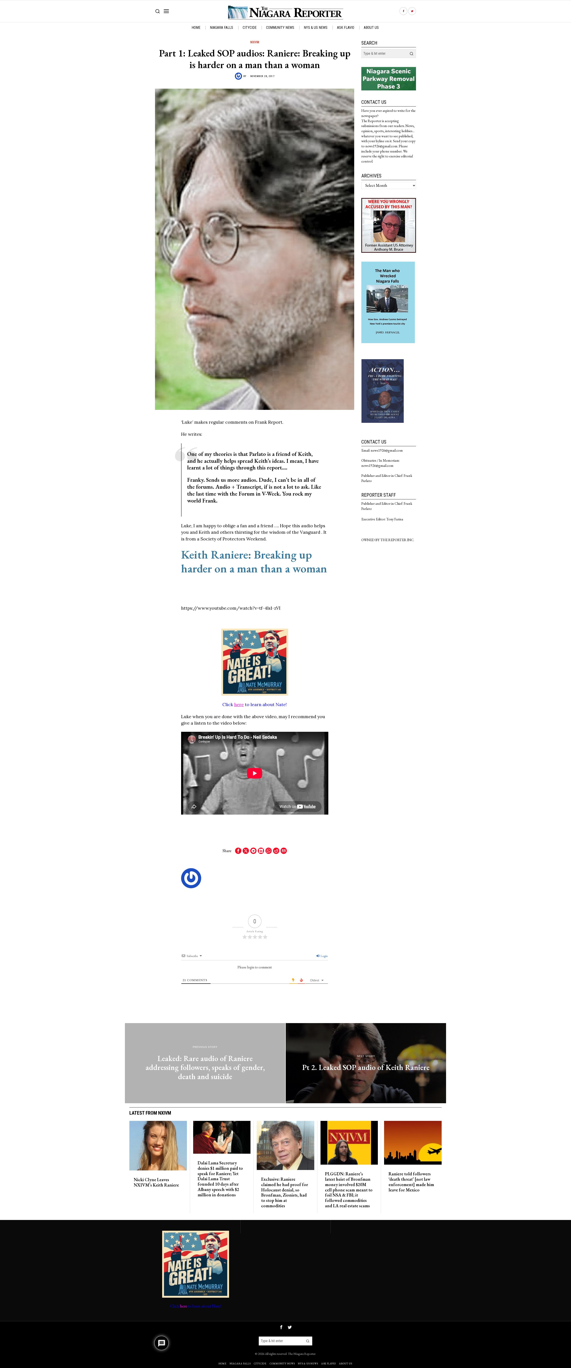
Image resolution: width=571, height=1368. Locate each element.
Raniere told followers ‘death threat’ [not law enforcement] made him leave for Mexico (411, 1182)
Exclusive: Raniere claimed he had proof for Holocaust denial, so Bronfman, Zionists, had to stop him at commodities (284, 1193)
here (239, 704)
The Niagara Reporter (301, 1353)
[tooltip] (403, 11)
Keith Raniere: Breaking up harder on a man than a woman (254, 561)
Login (324, 956)
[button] (411, 53)
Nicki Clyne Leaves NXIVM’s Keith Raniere (156, 1182)
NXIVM (254, 42)
